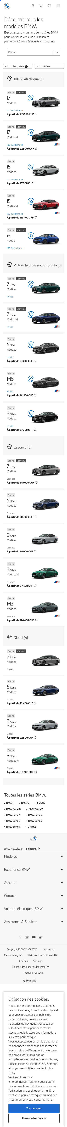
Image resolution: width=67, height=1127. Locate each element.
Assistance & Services (20, 921)
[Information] (36, 114)
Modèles (10, 856)
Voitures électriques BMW (23, 908)
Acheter (10, 882)
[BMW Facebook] (20, 937)
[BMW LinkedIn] (40, 937)
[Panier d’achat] (41, 6)
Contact (9, 895)
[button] (5, 66)
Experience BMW (17, 869)
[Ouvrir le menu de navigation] (58, 6)
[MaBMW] (33, 6)
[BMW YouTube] (33, 937)
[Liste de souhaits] (50, 6)
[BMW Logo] (7, 6)
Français (31, 980)
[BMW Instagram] (27, 937)
